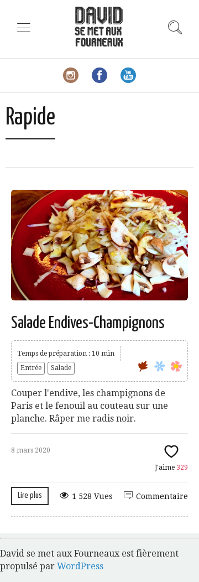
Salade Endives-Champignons (88, 323)
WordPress (80, 566)
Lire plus (30, 495)
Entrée (30, 368)
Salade (61, 368)
